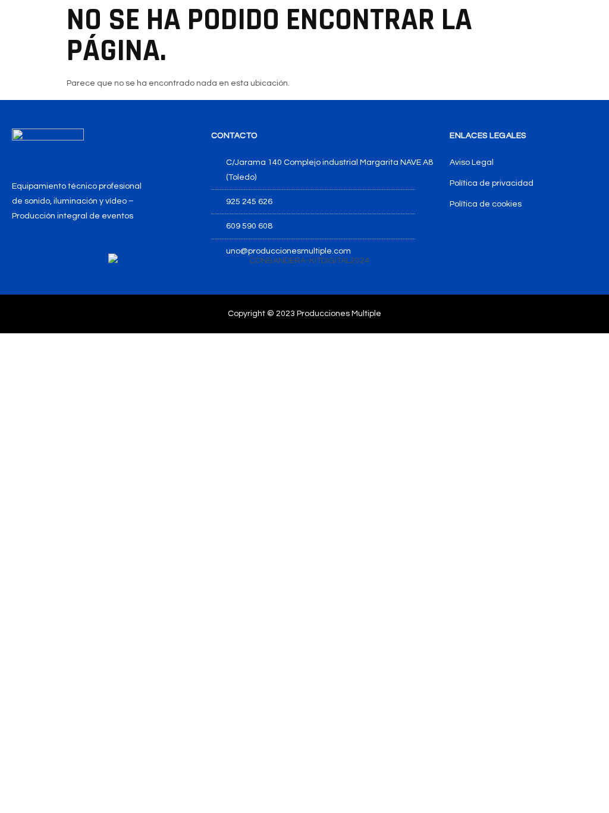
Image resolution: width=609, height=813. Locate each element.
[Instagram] (45, 250)
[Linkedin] (73, 250)
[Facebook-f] (17, 250)
